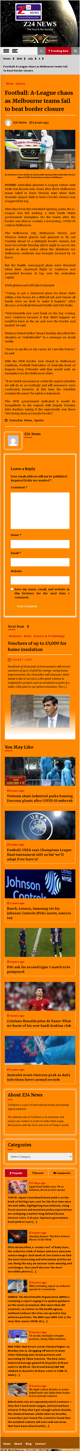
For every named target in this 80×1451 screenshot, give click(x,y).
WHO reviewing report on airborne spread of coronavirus (49, 1288)
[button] (41, 51)
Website (16, 571)
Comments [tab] (63, 1173)
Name (16, 535)
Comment (19, 487)
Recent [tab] (38, 1173)
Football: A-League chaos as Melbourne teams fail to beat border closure (39, 101)
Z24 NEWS (40, 24)
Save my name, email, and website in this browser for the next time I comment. (42, 593)
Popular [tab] (17, 1173)
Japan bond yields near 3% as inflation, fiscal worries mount (47, 1188)
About (18, 1443)
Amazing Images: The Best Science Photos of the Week (49, 1238)
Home (7, 1443)
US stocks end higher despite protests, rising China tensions (47, 1337)
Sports (20, 83)
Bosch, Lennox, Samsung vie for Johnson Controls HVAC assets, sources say (39, 913)
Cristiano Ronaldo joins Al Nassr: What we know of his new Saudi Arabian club (39, 1023)
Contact (40, 1443)
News (10, 83)
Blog (29, 1443)
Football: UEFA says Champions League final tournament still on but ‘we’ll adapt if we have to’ (39, 854)
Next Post (16, 626)
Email (16, 553)
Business (15, 635)
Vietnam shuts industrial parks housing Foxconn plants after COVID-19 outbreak (40, 798)
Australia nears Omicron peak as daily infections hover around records (38, 1077)
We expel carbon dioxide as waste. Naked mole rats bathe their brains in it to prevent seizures (49, 1392)
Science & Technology (49, 635)
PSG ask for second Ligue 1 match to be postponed (38, 969)
